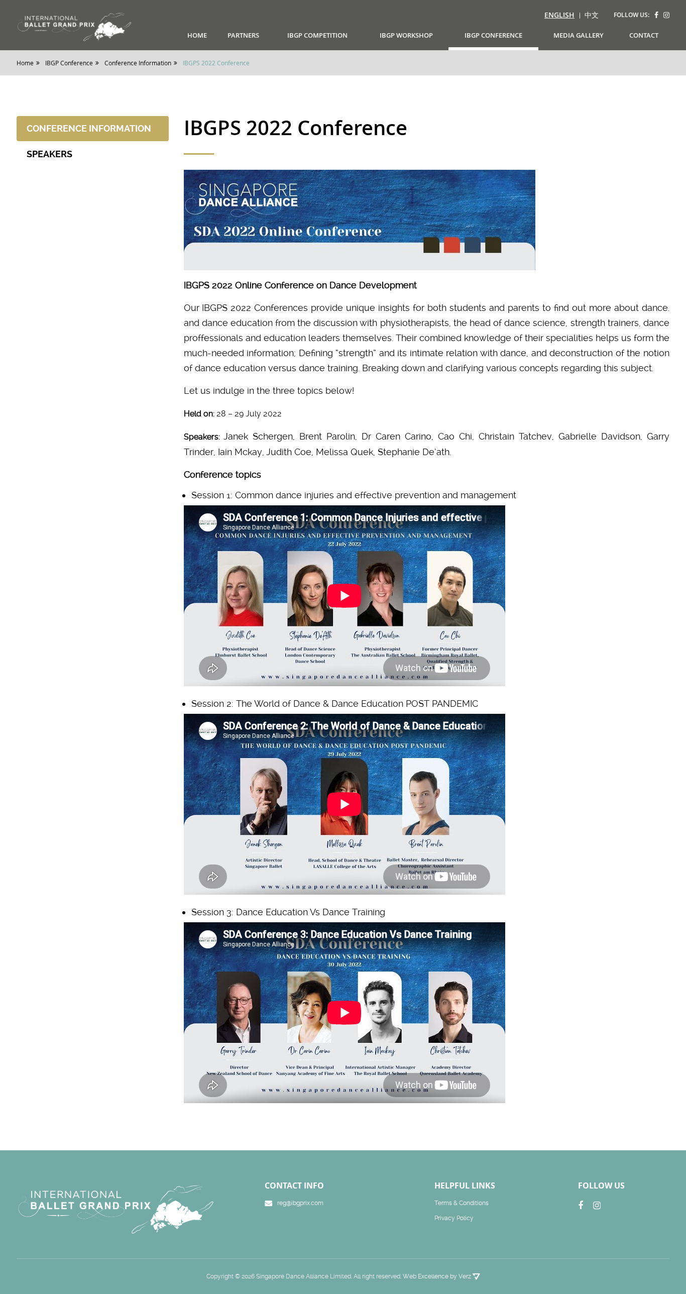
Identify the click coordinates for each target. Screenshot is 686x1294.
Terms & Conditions (461, 1203)
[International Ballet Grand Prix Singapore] (77, 26)
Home (197, 35)
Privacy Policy (454, 1218)
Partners (243, 35)
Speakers (49, 154)
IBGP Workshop (406, 35)
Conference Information (89, 128)
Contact (643, 35)
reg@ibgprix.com (300, 1203)
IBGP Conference (493, 35)
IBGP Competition (317, 35)
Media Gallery (578, 35)
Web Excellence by (437, 1276)
